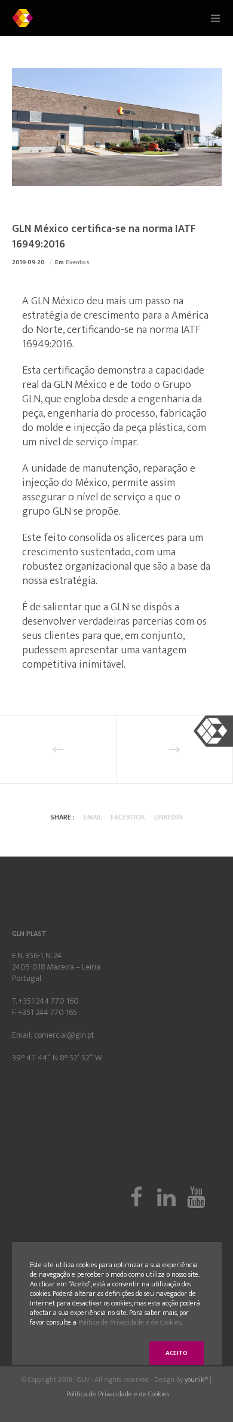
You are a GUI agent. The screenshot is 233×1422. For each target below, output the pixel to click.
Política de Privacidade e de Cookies (129, 1322)
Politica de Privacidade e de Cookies (117, 1394)
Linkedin (168, 817)
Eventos (78, 262)
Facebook (128, 817)
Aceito (176, 1353)
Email (93, 817)
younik (194, 1380)
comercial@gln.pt (64, 1035)
